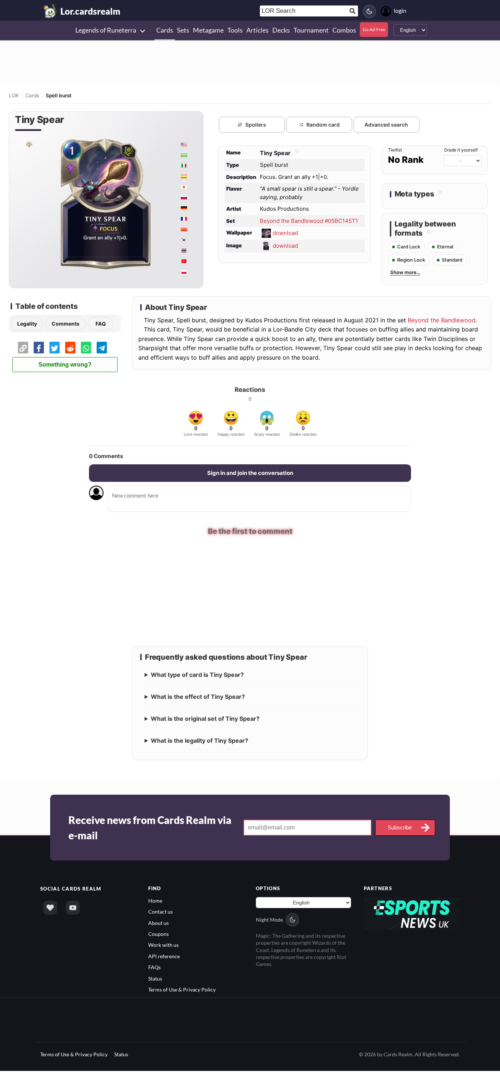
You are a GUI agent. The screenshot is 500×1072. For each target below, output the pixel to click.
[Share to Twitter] (54, 347)
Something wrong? (65, 364)
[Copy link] (23, 347)
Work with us (163, 946)
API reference (164, 957)
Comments (65, 324)
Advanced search (386, 124)
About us (158, 924)
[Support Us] (50, 908)
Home (155, 901)
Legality (27, 324)
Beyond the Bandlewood (441, 320)
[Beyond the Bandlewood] (29, 144)
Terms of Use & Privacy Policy (182, 990)
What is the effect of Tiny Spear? (198, 697)
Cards (32, 95)
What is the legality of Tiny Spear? (199, 741)
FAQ (101, 324)
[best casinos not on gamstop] (412, 914)
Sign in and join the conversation (250, 472)
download (285, 232)
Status (155, 979)
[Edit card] (295, 153)
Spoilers (255, 124)
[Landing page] (50, 11)
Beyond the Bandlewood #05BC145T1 (309, 220)
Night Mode (269, 921)
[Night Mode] (369, 11)
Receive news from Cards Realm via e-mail (149, 828)
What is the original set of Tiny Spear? (205, 719)
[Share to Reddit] (70, 347)
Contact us (160, 913)
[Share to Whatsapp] (86, 347)
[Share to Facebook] (39, 347)
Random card (323, 124)
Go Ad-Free (374, 29)
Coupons (158, 935)
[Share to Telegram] (102, 347)
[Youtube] (73, 908)
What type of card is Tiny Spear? (197, 675)
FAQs (154, 968)
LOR (14, 95)
